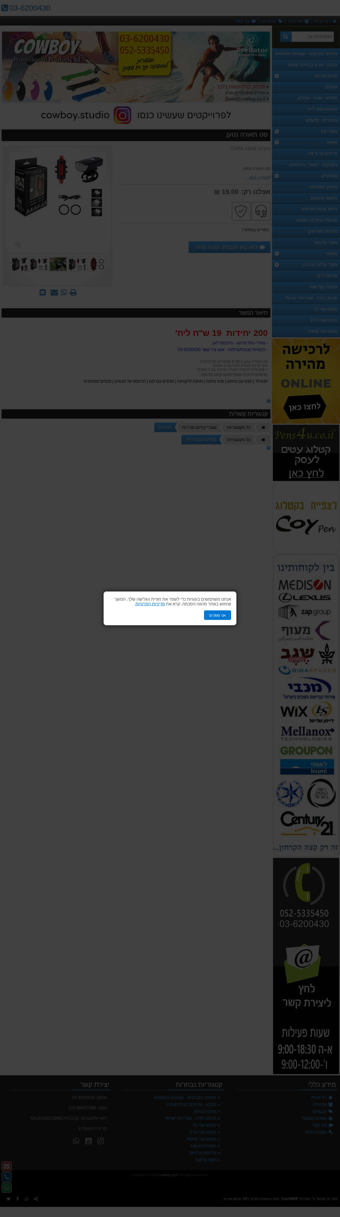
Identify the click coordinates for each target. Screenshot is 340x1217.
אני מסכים (217, 615)
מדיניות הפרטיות (150, 604)
